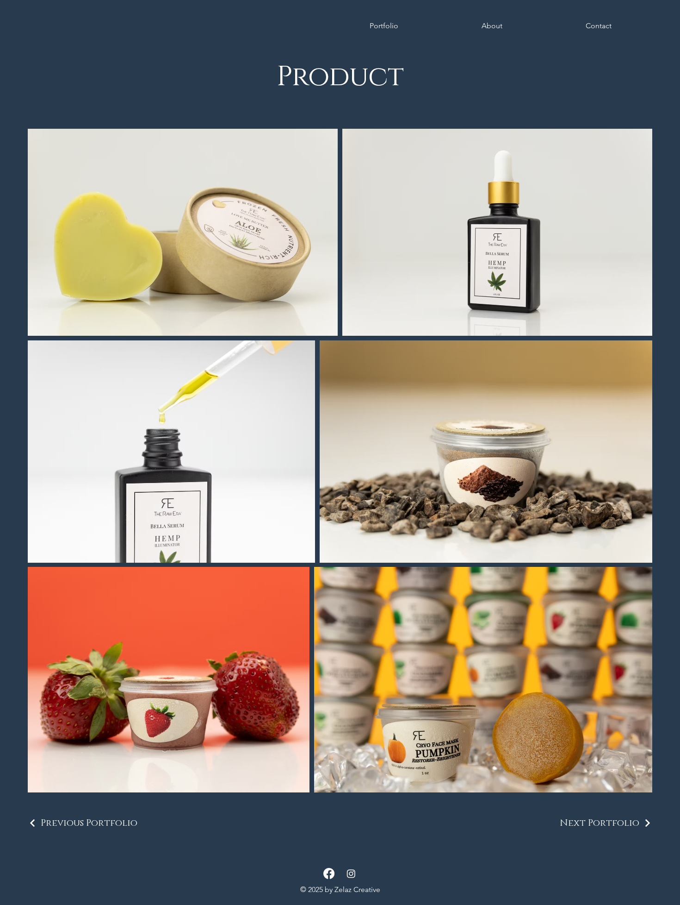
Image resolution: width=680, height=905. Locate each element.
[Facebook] (328, 873)
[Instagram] (351, 873)
